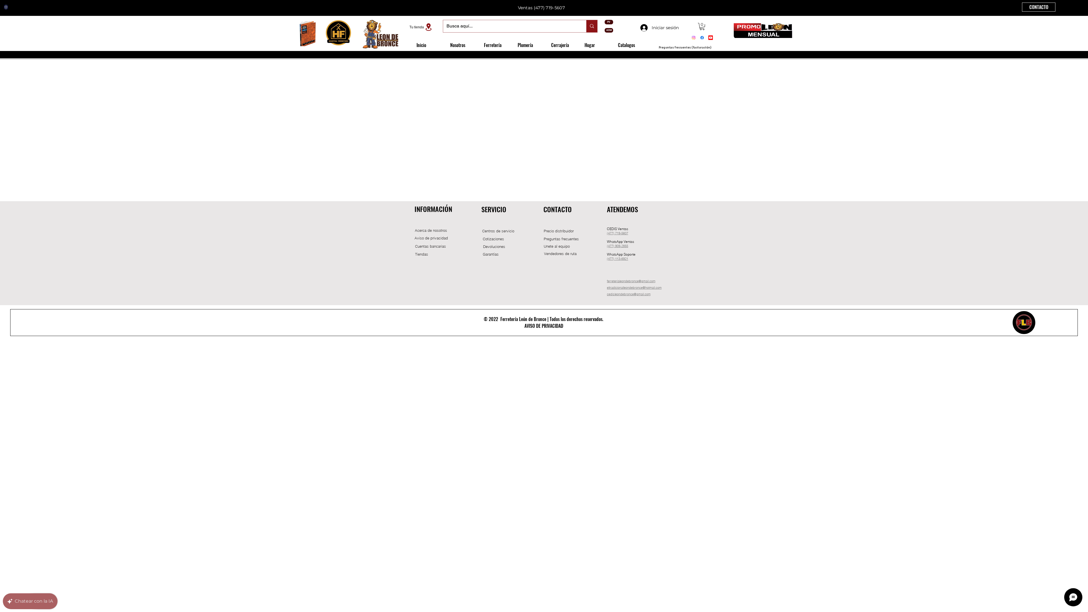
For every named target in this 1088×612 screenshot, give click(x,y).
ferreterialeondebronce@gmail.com (631, 281)
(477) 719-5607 (549, 7)
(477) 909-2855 (617, 246)
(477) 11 (613, 259)
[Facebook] (702, 37)
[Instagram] (693, 37)
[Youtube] (710, 37)
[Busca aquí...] (591, 26)
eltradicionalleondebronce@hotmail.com (634, 288)
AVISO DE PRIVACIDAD (543, 325)
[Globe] (6, 7)
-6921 (624, 259)
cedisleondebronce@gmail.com (629, 294)
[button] (702, 26)
